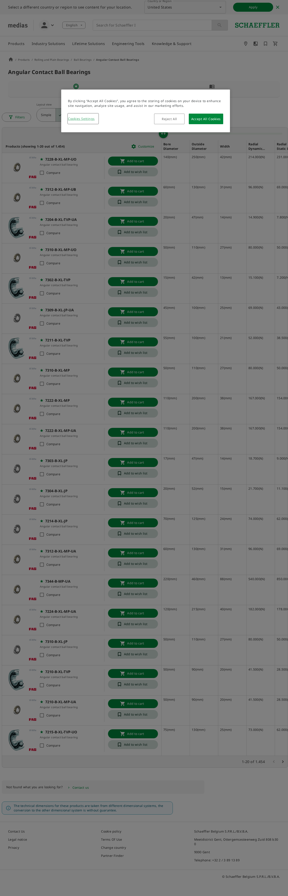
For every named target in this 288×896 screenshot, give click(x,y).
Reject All (169, 119)
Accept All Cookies (206, 119)
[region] (145, 111)
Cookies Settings (81, 119)
